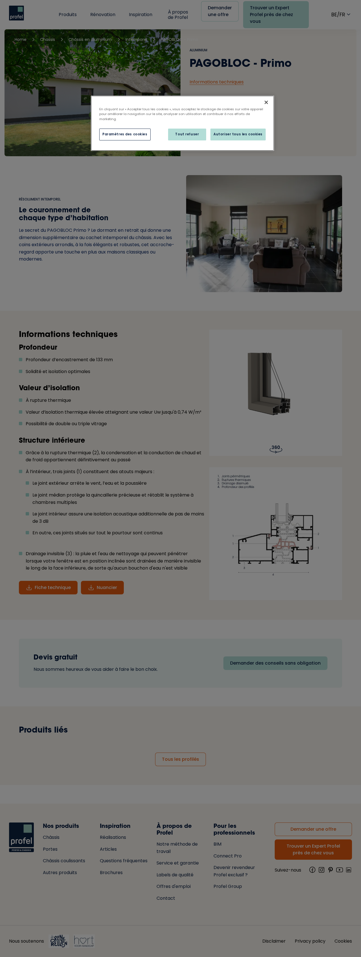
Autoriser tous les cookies (238, 134)
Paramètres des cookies (125, 134)
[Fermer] (266, 102)
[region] (182, 123)
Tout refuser (187, 134)
